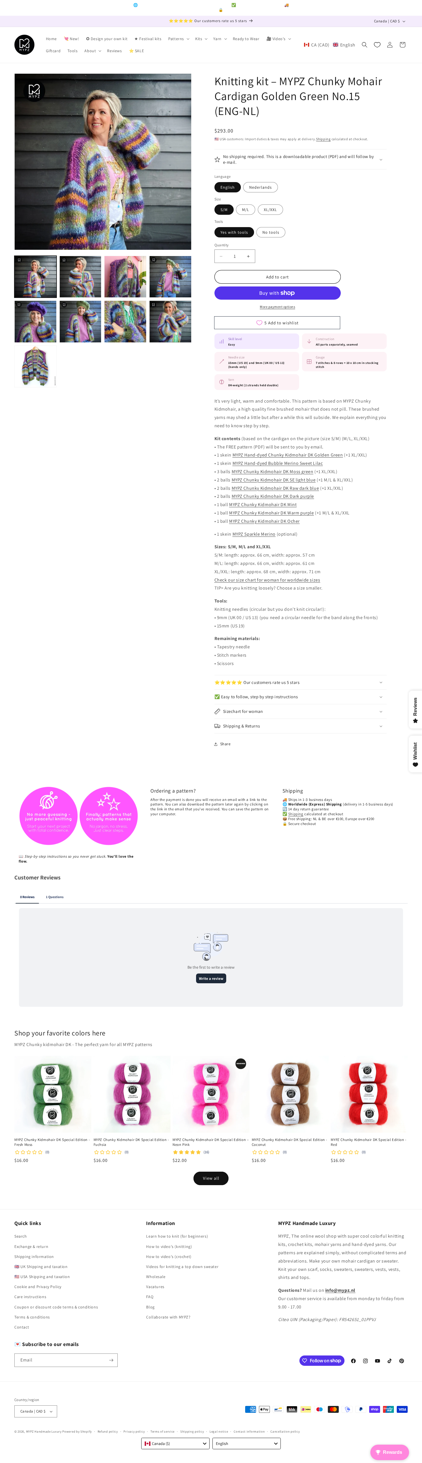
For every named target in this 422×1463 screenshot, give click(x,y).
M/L (245, 209)
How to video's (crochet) (168, 1256)
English (227, 187)
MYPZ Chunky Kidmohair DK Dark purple (273, 496)
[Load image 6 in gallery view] (80, 322)
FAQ (149, 1296)
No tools (270, 232)
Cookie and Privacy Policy (37, 1286)
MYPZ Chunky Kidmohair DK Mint (263, 505)
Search (20, 1236)
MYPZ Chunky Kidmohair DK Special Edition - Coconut (289, 1142)
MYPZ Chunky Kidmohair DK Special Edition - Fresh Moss (52, 1142)
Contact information (249, 1431)
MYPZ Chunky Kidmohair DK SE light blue (274, 480)
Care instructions (30, 1296)
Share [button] (225, 743)
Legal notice (219, 1431)
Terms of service (162, 1431)
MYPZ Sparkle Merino (254, 534)
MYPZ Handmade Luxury (44, 1431)
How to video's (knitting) (169, 1246)
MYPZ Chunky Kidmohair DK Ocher (264, 521)
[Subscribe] (111, 1360)
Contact (21, 1327)
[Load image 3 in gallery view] (125, 277)
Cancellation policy (285, 1431)
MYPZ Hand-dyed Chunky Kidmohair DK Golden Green (288, 455)
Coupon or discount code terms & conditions (56, 1307)
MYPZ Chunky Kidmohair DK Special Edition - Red (368, 1142)
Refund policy (108, 1431)
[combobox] (175, 1443)
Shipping (323, 139)
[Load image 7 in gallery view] (125, 322)
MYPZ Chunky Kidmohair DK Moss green (272, 472)
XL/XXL (270, 209)
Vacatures (155, 1286)
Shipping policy (192, 1431)
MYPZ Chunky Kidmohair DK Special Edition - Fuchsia (131, 1142)
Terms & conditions (32, 1317)
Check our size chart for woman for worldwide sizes (267, 580)
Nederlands (260, 187)
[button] (178, 39)
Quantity (221, 245)
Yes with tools (234, 232)
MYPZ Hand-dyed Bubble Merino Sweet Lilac (278, 463)
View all (211, 1178)
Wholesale (155, 1276)
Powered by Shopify (77, 1431)
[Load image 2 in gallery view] (80, 277)
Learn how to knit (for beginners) (177, 1236)
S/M (224, 209)
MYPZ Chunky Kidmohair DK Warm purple (271, 513)
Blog (150, 1307)
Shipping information (34, 1256)
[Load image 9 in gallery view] (35, 367)
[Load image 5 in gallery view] (35, 322)
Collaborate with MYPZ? (168, 1317)
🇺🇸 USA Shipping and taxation (42, 1276)
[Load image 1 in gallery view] (35, 277)
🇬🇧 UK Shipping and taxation (41, 1266)
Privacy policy (134, 1431)
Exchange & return (31, 1246)
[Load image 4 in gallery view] (170, 277)
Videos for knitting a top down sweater (182, 1266)
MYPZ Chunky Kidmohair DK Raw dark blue (275, 488)
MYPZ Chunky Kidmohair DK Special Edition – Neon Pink (211, 1142)
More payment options (277, 307)
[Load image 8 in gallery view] (170, 322)
